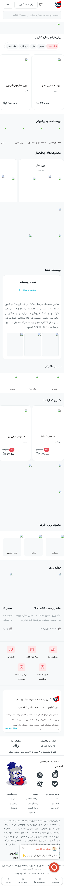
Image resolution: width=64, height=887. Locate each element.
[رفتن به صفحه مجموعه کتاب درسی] (32, 503)
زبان (33, 46)
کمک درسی (52, 46)
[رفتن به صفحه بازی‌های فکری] (17, 247)
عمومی (41, 46)
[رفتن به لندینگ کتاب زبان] (46, 247)
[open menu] (8, 5)
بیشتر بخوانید (11, 728)
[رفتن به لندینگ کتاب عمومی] (32, 221)
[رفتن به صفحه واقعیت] (50, 344)
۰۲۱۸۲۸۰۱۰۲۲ (48, 746)
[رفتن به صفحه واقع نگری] (32, 344)
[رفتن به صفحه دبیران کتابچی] (46, 477)
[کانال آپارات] (39, 784)
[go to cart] (41, 4)
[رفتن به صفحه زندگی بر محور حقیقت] (15, 344)
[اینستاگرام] (39, 775)
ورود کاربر (24, 4)
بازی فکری (24, 46)
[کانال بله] (55, 784)
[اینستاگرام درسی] (55, 774)
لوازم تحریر (11, 46)
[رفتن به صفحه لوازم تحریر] (17, 477)
